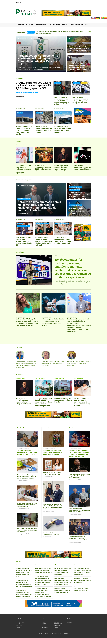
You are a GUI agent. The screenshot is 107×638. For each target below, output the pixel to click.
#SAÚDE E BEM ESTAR (74, 189)
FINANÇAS (56, 24)
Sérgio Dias (45, 361)
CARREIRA (20, 24)
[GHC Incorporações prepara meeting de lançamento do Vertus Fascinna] (79, 208)
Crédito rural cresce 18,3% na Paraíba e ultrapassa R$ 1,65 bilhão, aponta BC (33, 85)
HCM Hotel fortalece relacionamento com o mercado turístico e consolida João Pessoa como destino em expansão (43, 592)
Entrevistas (20, 252)
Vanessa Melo (71, 361)
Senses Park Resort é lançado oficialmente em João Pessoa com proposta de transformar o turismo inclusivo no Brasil (43, 580)
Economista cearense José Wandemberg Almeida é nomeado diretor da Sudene (43, 570)
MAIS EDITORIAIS (76, 24)
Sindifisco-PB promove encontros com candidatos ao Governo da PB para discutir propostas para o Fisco (24, 572)
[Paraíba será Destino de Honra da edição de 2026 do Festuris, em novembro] (79, 44)
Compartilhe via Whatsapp (27, 38)
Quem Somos (19, 624)
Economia (19, 78)
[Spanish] (105, 17)
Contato (18, 627)
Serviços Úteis (20, 622)
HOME (43, 622)
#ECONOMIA (26, 92)
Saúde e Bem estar (24, 428)
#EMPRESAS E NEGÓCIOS (24, 198)
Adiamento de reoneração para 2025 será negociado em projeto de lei (82, 580)
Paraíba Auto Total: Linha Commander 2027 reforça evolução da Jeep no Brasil (53, 363)
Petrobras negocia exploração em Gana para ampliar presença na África (62, 590)
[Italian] (100, 17)
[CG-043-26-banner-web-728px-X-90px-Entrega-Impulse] (66, 13)
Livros (45, 428)
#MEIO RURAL (34, 92)
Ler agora (88, 31)
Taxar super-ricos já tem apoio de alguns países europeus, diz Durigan (81, 588)
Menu (17, 2)
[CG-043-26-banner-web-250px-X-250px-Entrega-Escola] (82, 232)
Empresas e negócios (24, 180)
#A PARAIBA (19, 92)
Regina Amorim (20, 361)
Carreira (19, 375)
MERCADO (65, 24)
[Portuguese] (103, 17)
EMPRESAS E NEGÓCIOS (43, 24)
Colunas (19, 347)
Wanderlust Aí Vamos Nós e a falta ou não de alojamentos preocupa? (79, 363)
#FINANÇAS (84, 83)
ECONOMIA (29, 24)
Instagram (70, 622)
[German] (97, 17)
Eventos (72, 428)
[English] (92, 17)
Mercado (19, 141)
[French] (95, 17)
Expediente (19, 625)
